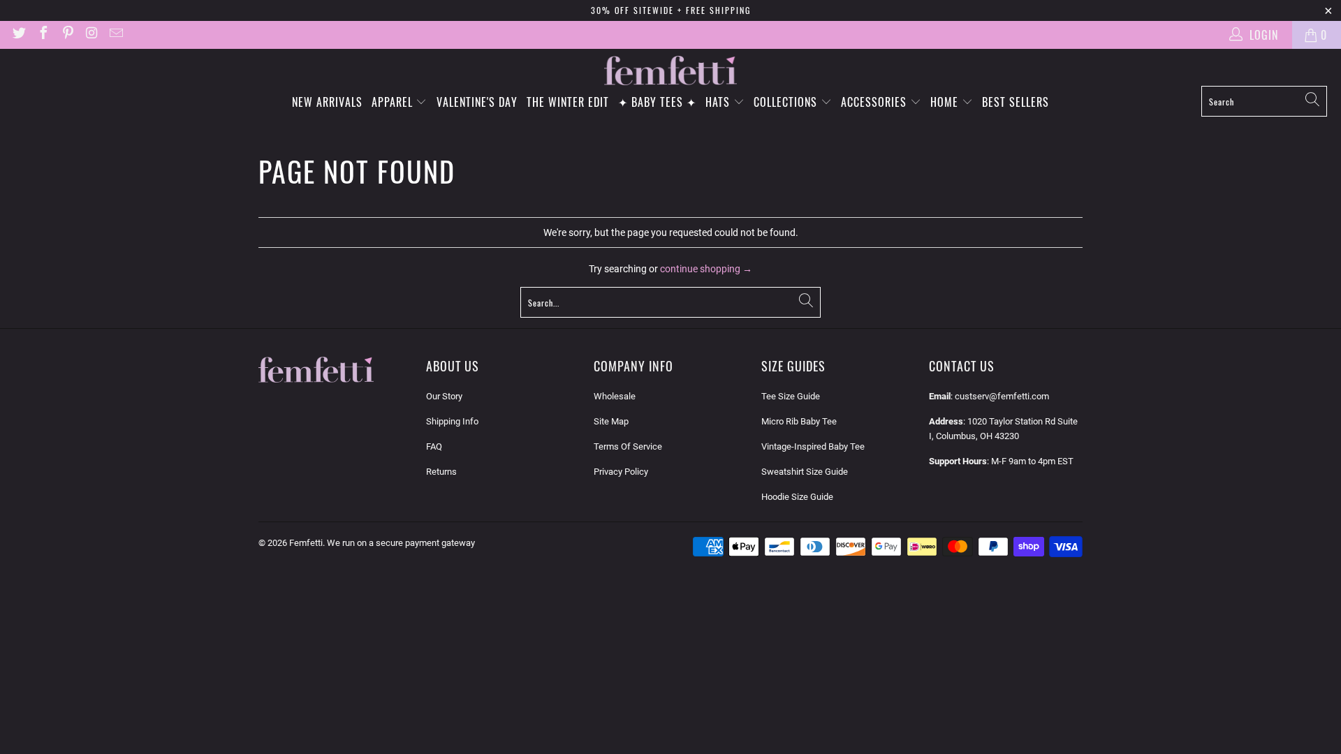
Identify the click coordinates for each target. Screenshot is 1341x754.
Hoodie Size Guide (797, 496)
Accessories (875, 102)
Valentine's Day (477, 102)
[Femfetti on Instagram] (91, 34)
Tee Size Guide (790, 396)
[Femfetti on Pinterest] (67, 34)
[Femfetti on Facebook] (42, 34)
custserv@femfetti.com (1002, 396)
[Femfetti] (670, 71)
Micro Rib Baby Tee (799, 421)
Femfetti (306, 543)
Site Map (611, 421)
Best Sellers (1015, 102)
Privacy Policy (621, 471)
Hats (719, 102)
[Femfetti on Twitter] (18, 34)
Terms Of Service (628, 446)
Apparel (394, 102)
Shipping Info (452, 421)
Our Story (444, 396)
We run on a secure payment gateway (401, 543)
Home (946, 102)
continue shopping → (706, 268)
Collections (787, 102)
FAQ (434, 446)
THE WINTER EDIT (568, 102)
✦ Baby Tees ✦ (657, 102)
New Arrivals (327, 102)
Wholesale (615, 396)
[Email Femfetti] (115, 34)
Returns (441, 471)
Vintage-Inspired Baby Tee (813, 446)
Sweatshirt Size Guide (804, 471)
